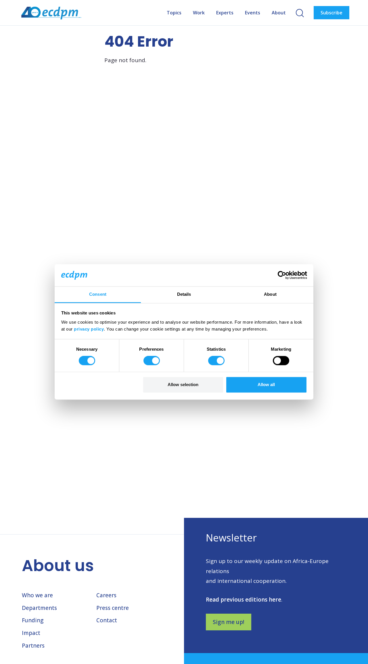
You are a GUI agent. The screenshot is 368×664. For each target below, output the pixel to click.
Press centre (112, 608)
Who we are (37, 595)
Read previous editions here (243, 599)
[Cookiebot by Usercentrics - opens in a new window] (282, 275)
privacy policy (89, 329)
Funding (32, 620)
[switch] (151, 360)
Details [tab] (184, 294)
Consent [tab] (97, 294)
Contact (106, 620)
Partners (33, 645)
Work (199, 12)
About (279, 12)
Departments (39, 608)
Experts (224, 12)
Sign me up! (228, 622)
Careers (106, 595)
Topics (174, 12)
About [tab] (270, 294)
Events (252, 12)
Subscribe (331, 12)
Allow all (266, 384)
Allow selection (183, 384)
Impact (31, 633)
